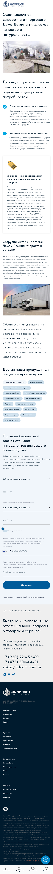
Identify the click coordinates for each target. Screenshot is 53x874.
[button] (33, 869)
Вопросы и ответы (9, 789)
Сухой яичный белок (12, 393)
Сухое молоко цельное (12, 399)
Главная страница (9, 710)
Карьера (6, 797)
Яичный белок (8, 763)
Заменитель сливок (10, 748)
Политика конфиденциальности (36, 861)
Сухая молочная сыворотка (14, 382)
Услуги (5, 722)
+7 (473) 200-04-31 (20, 661)
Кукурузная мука (11, 415)
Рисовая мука (30, 409)
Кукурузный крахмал (12, 409)
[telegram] (13, 674)
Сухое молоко (8, 740)
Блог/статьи (7, 793)
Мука (5, 771)
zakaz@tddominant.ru (22, 666)
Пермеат (8, 404)
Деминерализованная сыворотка (17, 388)
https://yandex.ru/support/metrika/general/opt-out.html (20, 854)
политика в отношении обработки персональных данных (26, 597)
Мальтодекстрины (9, 767)
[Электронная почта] (9, 674)
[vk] (5, 810)
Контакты (6, 785)
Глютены (6, 775)
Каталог (6, 718)
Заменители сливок (33, 399)
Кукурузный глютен (11, 420)
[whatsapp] (5, 674)
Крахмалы (7, 733)
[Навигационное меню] (48, 4)
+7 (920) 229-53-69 (21, 656)
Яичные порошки (9, 759)
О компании (7, 714)
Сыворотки (7, 737)
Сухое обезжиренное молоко (35, 393)
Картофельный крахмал (25, 404)
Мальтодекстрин (28, 415)
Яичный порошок (36, 382)
